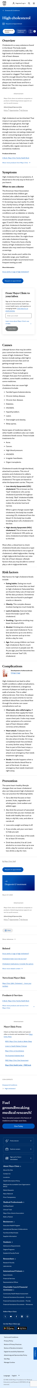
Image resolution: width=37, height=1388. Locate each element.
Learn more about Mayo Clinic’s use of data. (17, 322)
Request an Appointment (14, 24)
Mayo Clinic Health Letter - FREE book (18, 1065)
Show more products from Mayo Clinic (15, 163)
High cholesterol (16, 17)
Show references (7, 939)
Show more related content (11, 969)
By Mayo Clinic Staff (9, 861)
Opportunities (14, 110)
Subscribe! (12, 329)
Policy (6, 110)
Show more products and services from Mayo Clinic (15, 1007)
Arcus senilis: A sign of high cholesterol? (15, 272)
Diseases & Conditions (12, 10)
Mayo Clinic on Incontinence (14, 1051)
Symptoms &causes (9, 31)
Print (9, 930)
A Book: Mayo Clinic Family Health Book (15, 158)
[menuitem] (8, 31)
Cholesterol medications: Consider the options (17, 964)
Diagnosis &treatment (21, 31)
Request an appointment (13, 281)
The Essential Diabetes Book (14, 1056)
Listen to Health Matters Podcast (16, 1046)
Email (8, 319)
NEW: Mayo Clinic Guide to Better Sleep (18, 1041)
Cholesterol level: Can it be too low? (14, 959)
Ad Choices (24, 110)
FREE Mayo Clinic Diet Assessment (16, 1060)
